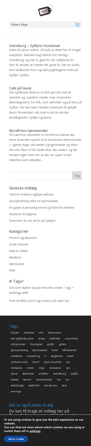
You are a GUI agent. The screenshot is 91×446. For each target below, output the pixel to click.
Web (12, 270)
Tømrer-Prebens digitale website (31, 194)
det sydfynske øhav (22, 338)
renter (30, 368)
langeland (57, 356)
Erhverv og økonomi (23, 238)
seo (68, 368)
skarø (14, 373)
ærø (64, 385)
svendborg (59, 373)
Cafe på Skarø (20, 88)
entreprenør (18, 344)
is (45, 356)
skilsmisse (28, 373)
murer (36, 362)
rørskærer (55, 368)
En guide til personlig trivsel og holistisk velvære (41, 207)
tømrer (27, 379)
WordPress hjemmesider (28, 130)
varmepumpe (44, 379)
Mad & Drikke (18, 251)
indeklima (16, 356)
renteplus (16, 368)
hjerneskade (39, 350)
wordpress (50, 385)
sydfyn (74, 373)
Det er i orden (16, 439)
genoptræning (19, 350)
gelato (62, 344)
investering (33, 356)
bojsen (15, 332)
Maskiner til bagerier (23, 214)
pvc (68, 362)
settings (35, 431)
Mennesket (16, 264)
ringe (42, 368)
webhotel (34, 385)
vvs (67, 379)
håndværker (69, 350)
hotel (55, 350)
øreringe (16, 391)
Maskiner (15, 257)
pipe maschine (53, 362)
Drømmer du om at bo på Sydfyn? (32, 221)
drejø (41, 338)
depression (55, 332)
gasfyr (50, 344)
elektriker (55, 338)
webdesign (17, 385)
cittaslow (28, 332)
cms (41, 332)
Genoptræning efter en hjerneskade (33, 201)
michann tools (19, 362)
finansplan (36, 344)
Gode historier (19, 244)
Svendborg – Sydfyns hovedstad (34, 45)
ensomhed (71, 338)
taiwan (15, 379)
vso (59, 379)
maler (70, 356)
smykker (43, 373)
